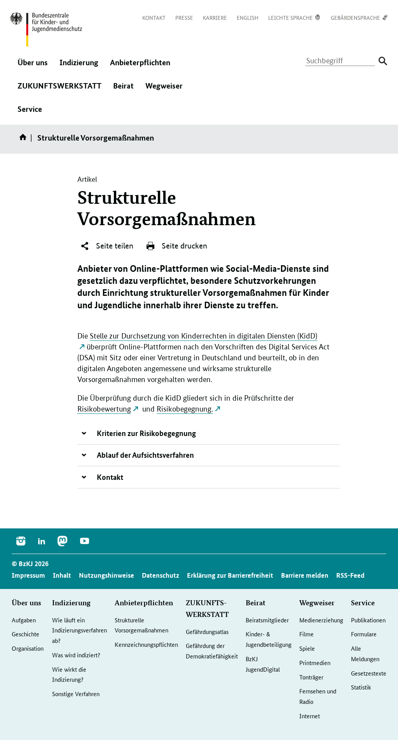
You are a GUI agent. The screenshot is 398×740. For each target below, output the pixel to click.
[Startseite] (24, 140)
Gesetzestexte (368, 673)
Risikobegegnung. (185, 409)
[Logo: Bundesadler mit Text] (46, 29)
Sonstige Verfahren (76, 694)
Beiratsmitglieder (267, 620)
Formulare (364, 634)
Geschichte (25, 634)
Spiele (307, 648)
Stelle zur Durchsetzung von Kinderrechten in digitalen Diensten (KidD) (203, 336)
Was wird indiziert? (76, 655)
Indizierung (78, 67)
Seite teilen (113, 245)
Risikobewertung (104, 409)
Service (29, 114)
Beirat (123, 90)
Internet (309, 716)
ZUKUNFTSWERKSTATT (59, 90)
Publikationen (368, 620)
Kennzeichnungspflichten (146, 644)
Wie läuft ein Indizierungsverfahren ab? (79, 630)
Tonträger (311, 677)
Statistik (361, 687)
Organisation (28, 648)
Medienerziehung (321, 620)
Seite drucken (183, 245)
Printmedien (314, 662)
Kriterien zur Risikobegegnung (146, 433)
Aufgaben (24, 620)
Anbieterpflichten (140, 67)
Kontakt (110, 477)
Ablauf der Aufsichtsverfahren (145, 455)
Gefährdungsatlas (207, 631)
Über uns (32, 67)
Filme (306, 634)
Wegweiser (164, 90)
